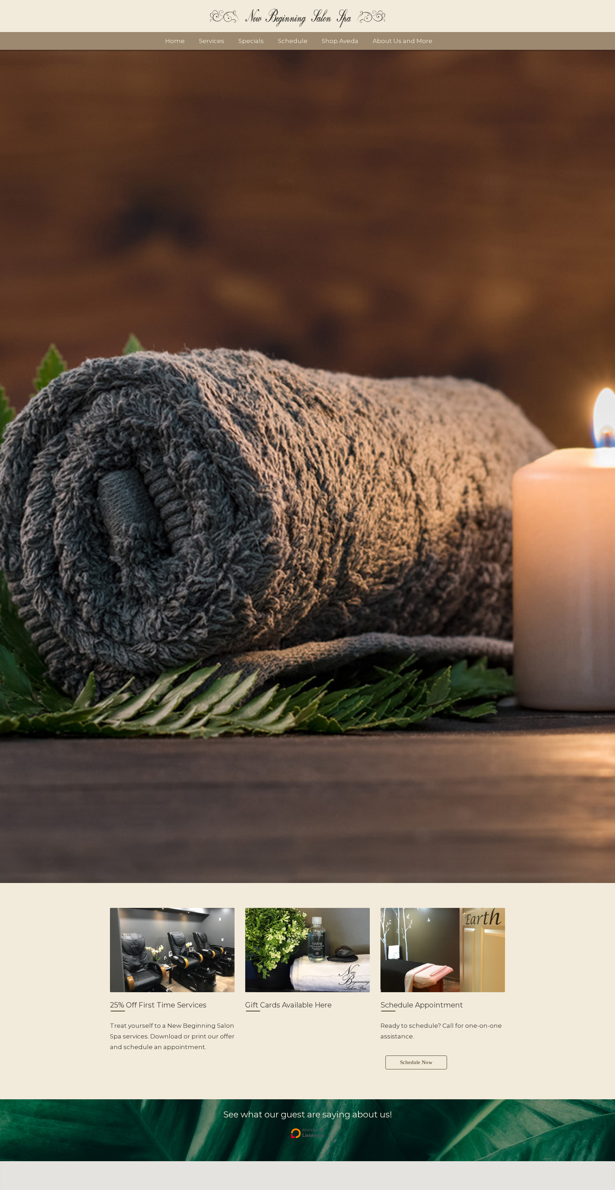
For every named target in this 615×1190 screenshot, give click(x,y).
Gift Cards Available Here (289, 1005)
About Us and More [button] (402, 40)
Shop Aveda (340, 40)
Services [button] (211, 40)
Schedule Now (416, 1062)
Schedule (293, 40)
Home (175, 40)
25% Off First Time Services (158, 1005)
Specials (251, 40)
